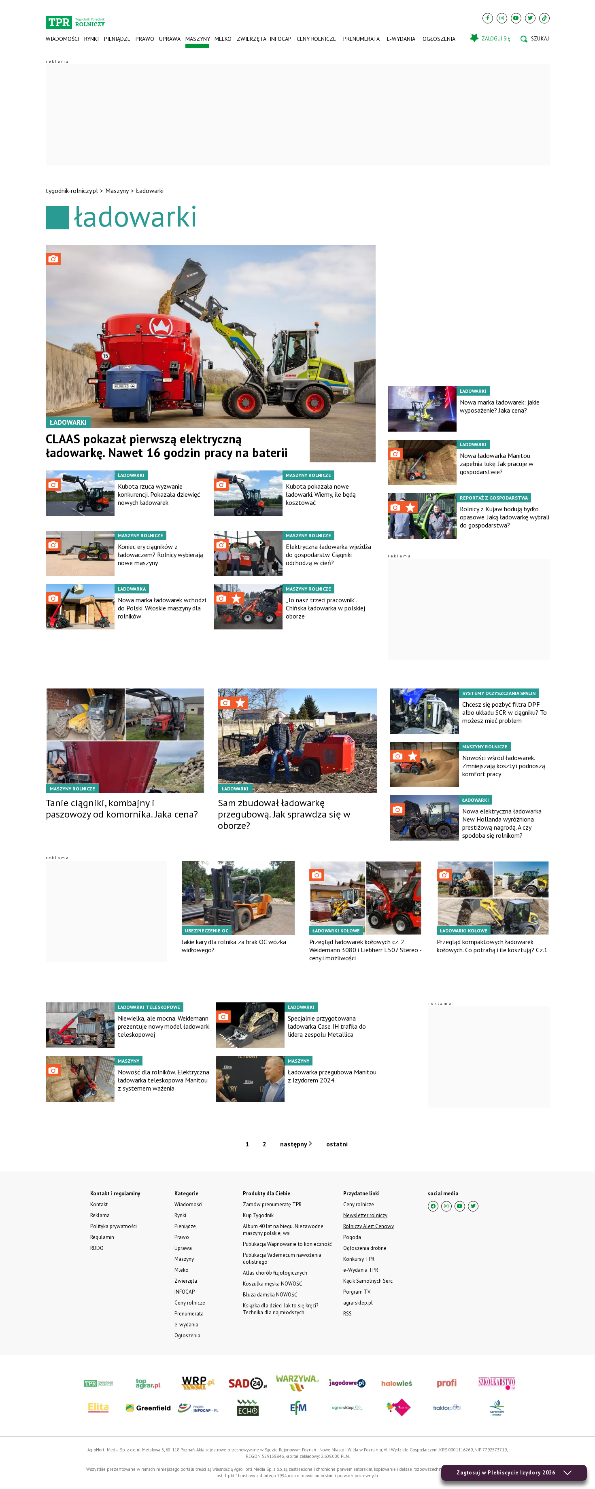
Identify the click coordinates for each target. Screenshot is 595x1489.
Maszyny (197, 38)
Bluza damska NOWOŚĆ (270, 1294)
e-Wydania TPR (360, 1270)
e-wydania (401, 38)
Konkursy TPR (358, 1259)
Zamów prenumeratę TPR (272, 1204)
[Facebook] (487, 18)
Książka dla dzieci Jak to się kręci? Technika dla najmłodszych (280, 1309)
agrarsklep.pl (358, 1302)
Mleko (223, 38)
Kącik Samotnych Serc (368, 1280)
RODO (97, 1248)
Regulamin (102, 1237)
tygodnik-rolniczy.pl (72, 190)
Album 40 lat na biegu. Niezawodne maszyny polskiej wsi (283, 1230)
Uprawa (169, 38)
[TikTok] (544, 18)
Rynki (91, 38)
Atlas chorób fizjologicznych (275, 1272)
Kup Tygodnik (258, 1215)
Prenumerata (361, 38)
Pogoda (352, 1237)
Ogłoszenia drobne (365, 1248)
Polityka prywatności (113, 1226)
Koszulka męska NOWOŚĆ (272, 1283)
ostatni (337, 1144)
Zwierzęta (251, 38)
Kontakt (99, 1204)
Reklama (100, 1215)
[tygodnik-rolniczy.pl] (75, 18)
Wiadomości (62, 38)
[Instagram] (502, 18)
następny (294, 1144)
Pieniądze (117, 38)
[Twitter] (530, 18)
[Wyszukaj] (535, 39)
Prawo (144, 38)
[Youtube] (516, 18)
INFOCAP (280, 38)
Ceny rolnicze (316, 38)
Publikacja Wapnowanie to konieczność (287, 1244)
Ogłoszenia (439, 38)
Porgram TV (356, 1291)
